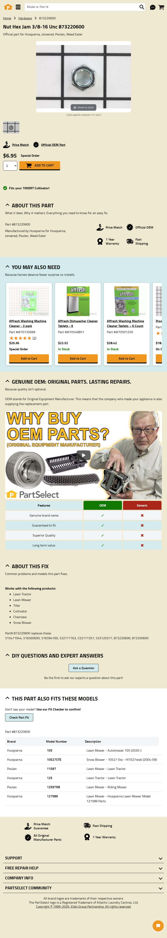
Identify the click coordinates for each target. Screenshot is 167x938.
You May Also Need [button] (36, 267)
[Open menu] (18, 7)
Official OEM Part (53, 144)
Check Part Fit (19, 717)
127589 (52, 796)
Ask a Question (83, 667)
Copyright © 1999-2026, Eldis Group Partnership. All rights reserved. (83, 906)
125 (49, 777)
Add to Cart (44, 165)
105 (49, 750)
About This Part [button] (33, 205)
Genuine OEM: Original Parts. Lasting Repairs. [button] (71, 381)
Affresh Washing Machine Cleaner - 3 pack (27, 323)
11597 (51, 768)
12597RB (53, 787)
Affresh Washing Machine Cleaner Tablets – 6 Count (125, 323)
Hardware (25, 18)
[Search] (142, 7)
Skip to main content (83, 32)
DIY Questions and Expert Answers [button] (57, 655)
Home (7, 18)
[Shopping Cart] (161, 7)
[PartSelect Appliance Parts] (8, 7)
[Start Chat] (158, 925)
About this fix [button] (30, 566)
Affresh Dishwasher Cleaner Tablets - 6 (78, 323)
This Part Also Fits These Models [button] (55, 698)
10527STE (54, 759)
